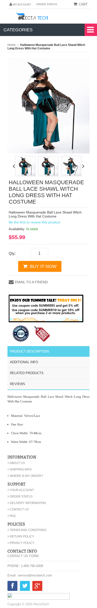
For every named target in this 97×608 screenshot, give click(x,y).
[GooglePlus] (37, 587)
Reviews (17, 384)
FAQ (11, 516)
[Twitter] (25, 587)
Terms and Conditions (27, 530)
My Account (22, 4)
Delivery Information (26, 503)
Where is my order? (25, 476)
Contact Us (18, 509)
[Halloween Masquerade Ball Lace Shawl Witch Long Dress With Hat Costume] (25, 166)
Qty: (12, 253)
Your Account (20, 490)
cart (83, 4)
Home (11, 45)
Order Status (46, 4)
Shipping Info (19, 469)
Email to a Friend (31, 282)
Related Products (27, 373)
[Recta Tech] (43, 17)
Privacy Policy (20, 543)
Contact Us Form (23, 556)
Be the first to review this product (34, 222)
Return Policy (20, 536)
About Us (16, 463)
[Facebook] (12, 587)
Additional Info (24, 362)
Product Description (29, 351)
